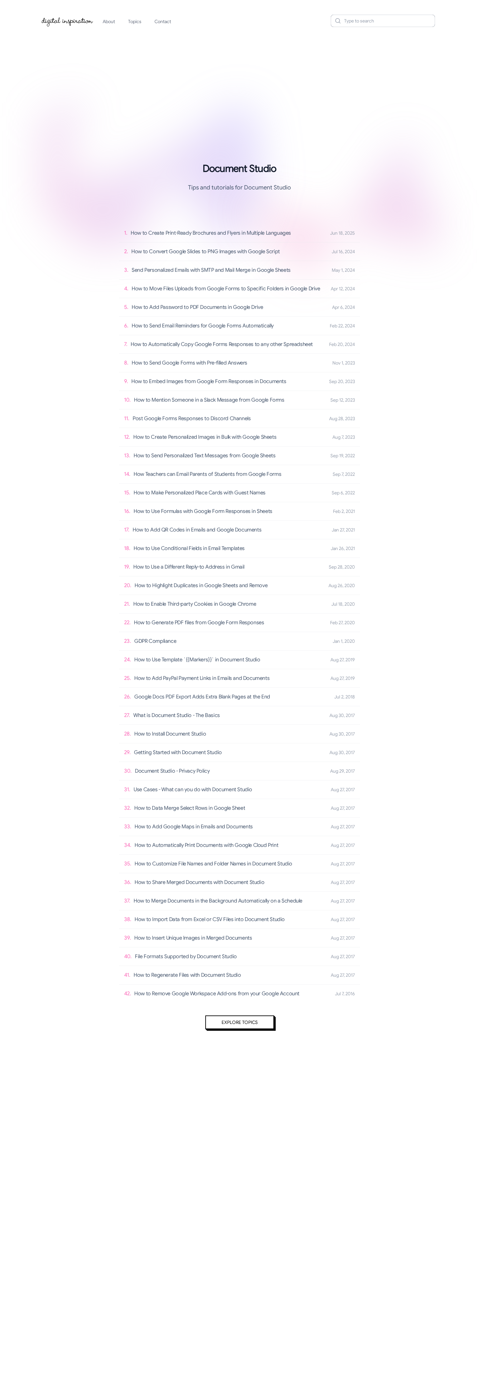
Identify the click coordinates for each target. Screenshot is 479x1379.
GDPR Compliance (155, 641)
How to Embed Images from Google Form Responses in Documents (208, 381)
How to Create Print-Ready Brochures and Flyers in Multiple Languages (211, 233)
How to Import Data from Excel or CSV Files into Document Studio (210, 919)
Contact (162, 21)
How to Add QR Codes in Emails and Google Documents (197, 530)
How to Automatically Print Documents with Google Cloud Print (206, 845)
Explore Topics (240, 1022)
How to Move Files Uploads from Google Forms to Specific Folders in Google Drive (226, 288)
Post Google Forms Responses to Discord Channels (192, 418)
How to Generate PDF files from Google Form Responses (199, 622)
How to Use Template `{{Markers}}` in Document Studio (197, 659)
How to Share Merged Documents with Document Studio (199, 882)
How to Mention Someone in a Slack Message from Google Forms (209, 400)
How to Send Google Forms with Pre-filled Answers (189, 363)
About (109, 21)
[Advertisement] (239, 82)
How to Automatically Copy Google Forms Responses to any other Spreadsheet (222, 344)
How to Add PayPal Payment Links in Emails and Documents (201, 678)
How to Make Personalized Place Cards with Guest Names (200, 493)
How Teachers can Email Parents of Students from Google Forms (207, 474)
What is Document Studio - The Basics (176, 715)
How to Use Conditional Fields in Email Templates (189, 548)
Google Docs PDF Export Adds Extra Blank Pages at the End (202, 697)
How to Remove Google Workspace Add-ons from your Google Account (216, 993)
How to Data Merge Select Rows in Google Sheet (189, 808)
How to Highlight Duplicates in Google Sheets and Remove (201, 585)
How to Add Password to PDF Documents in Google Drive (197, 307)
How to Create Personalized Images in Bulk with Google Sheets (204, 437)
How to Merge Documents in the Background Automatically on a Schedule (218, 901)
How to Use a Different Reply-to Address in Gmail (188, 567)
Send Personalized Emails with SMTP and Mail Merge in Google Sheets (211, 270)
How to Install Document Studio (170, 734)
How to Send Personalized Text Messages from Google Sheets (204, 455)
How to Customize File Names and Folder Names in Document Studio (213, 864)
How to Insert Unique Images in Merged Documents (193, 938)
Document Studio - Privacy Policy (172, 771)
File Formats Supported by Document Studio (186, 956)
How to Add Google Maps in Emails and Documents (194, 826)
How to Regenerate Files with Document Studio (187, 975)
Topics (134, 21)
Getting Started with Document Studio (178, 752)
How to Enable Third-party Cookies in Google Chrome (194, 604)
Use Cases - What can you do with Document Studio (193, 789)
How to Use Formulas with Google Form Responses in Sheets (203, 511)
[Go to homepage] (67, 21)
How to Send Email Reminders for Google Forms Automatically (203, 326)
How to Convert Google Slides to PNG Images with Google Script (205, 251)
